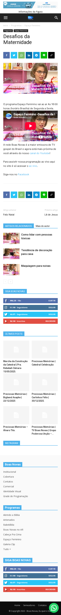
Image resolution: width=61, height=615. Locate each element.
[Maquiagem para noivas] (11, 269)
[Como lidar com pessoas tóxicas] (11, 238)
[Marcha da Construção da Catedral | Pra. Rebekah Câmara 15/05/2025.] (16, 349)
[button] (54, 608)
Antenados (9, 519)
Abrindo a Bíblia (11, 514)
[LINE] (44, 55)
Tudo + (7, 549)
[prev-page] (5, 282)
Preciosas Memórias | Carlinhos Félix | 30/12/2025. (43, 397)
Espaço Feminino (32, 25)
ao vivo (33, 165)
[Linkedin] (29, 55)
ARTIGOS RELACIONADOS (18, 226)
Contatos (8, 481)
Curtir (51, 300)
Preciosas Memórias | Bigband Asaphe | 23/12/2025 (15, 397)
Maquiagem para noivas (36, 265)
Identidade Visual (12, 491)
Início (5, 25)
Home (17, 605)
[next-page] (10, 282)
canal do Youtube (40, 153)
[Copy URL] (51, 55)
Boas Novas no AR (13, 529)
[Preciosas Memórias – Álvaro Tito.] (16, 415)
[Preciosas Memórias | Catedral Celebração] (45, 349)
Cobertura (8, 476)
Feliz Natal (8, 214)
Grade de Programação (15, 496)
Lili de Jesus (51, 214)
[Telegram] (36, 55)
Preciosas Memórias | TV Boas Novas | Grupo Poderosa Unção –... (44, 430)
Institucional (9, 471)
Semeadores (29, 605)
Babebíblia (8, 524)
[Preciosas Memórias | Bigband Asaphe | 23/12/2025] (16, 382)
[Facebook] (6, 55)
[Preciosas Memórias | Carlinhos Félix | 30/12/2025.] (45, 382)
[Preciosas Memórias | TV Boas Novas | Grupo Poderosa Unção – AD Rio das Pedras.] (45, 415)
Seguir (51, 307)
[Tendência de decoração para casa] (11, 254)
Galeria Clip (9, 544)
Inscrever (50, 321)
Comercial (8, 486)
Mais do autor (43, 226)
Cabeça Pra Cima (12, 534)
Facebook (23, 174)
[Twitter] (14, 55)
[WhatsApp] (21, 55)
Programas (16, 25)
